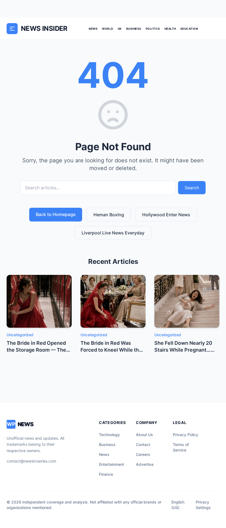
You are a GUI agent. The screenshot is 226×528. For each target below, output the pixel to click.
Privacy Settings (203, 505)
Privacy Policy (185, 434)
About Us (144, 434)
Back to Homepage (56, 214)
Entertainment (111, 464)
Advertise (145, 464)
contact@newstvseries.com (31, 461)
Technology (109, 434)
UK (120, 28)
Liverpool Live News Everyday (113, 233)
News (93, 28)
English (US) (177, 505)
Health (170, 28)
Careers (143, 454)
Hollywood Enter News (166, 214)
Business (133, 28)
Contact (143, 444)
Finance (106, 474)
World (107, 28)
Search (192, 187)
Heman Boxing (108, 214)
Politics (153, 28)
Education (189, 28)
